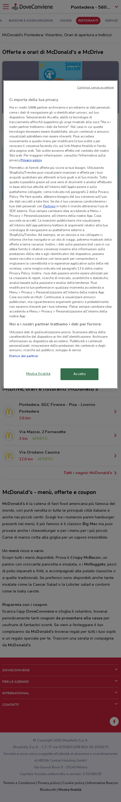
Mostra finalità (38, 373)
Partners (49, 206)
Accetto (79, 374)
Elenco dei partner (23, 356)
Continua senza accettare (95, 87)
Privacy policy (31, 160)
